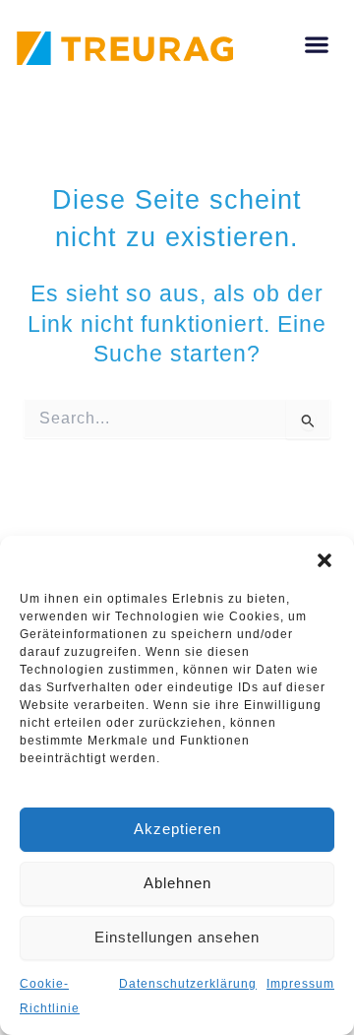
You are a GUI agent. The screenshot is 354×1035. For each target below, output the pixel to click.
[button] (324, 560)
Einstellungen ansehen (177, 937)
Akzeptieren (177, 828)
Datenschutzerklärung (188, 984)
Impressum (300, 984)
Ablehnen (177, 882)
